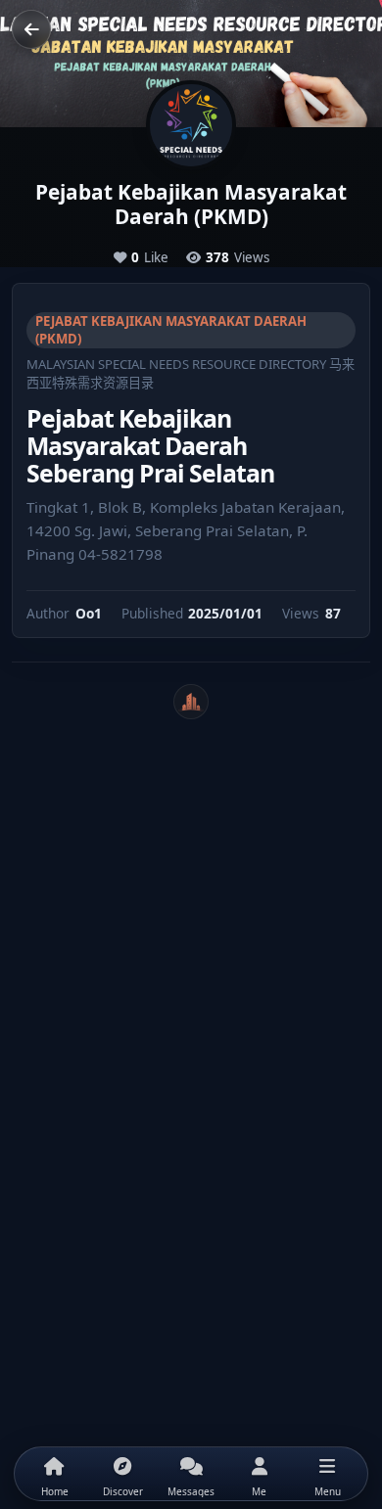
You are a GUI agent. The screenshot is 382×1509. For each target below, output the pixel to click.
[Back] (31, 29)
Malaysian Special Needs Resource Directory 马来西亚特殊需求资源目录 (190, 373)
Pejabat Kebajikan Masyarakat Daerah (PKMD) (171, 330)
